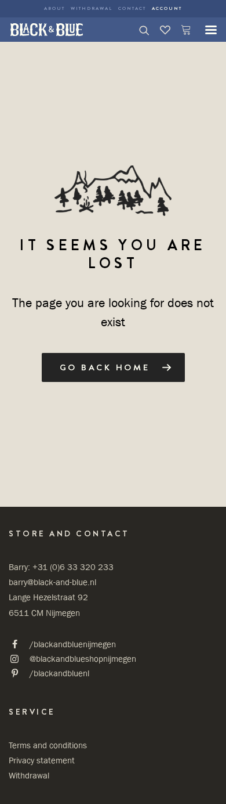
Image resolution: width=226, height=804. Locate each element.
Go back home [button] (105, 367)
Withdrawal (91, 8)
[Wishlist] (160, 29)
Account (167, 8)
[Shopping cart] (180, 29)
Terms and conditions (48, 745)
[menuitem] (54, 8)
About (54, 8)
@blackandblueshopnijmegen (83, 659)
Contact (132, 8)
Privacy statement (42, 760)
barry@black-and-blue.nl (52, 582)
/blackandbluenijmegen (73, 644)
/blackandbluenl (59, 673)
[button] (205, 29)
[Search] (139, 29)
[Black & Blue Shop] (46, 29)
